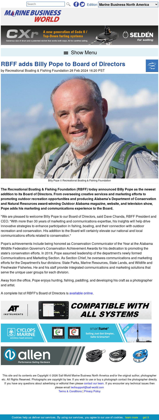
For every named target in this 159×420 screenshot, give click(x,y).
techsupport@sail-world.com (87, 387)
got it (146, 417)
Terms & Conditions (70, 391)
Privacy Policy (92, 391)
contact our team (94, 383)
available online (81, 293)
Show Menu (83, 52)
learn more (131, 417)
